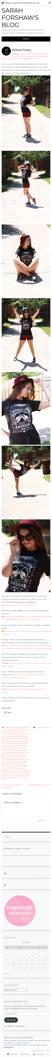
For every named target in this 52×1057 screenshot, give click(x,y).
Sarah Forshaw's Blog (20, 18)
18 (13, 964)
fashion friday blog (9, 739)
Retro (4, 58)
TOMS (20, 766)
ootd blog (10, 750)
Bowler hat (8, 727)
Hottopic (5, 745)
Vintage (22, 58)
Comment (42, 821)
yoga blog (20, 775)
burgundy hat (7, 730)
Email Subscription (15, 1001)
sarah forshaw (7, 755)
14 (32, 960)
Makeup (45, 56)
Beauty (32, 54)
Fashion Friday (21, 736)
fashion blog (10, 736)
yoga (13, 775)
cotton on (5, 734)
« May (6, 974)
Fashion (39, 54)
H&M (22, 741)
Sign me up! (11, 1020)
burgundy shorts (19, 730)
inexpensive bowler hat (18, 745)
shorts (4, 761)
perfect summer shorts (21, 752)
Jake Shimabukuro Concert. (39, 785)
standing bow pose (14, 761)
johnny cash (6, 748)
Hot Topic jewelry (21, 743)
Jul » (11, 974)
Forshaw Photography (26, 56)
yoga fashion (17, 777)
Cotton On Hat (15, 734)
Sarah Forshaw (34, 58)
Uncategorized (12, 58)
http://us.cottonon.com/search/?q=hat (19, 605)
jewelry (38, 56)
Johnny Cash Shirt (19, 748)
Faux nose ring (22, 739)
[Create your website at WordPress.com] (26, 3)
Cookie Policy (9, 1047)
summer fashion (12, 764)
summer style (12, 766)
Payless (18, 750)
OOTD (4, 750)
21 (32, 964)
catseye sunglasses (19, 732)
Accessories (24, 54)
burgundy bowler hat (21, 727)
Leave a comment (43, 727)
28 (32, 968)
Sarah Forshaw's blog (21, 759)
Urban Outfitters (13, 768)
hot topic (10, 743)
